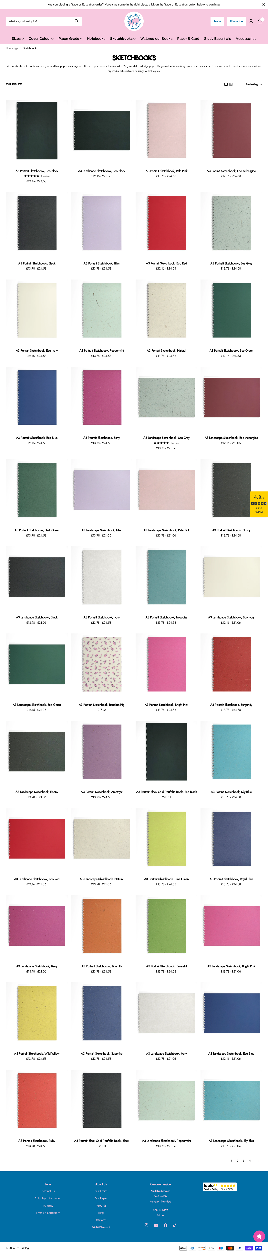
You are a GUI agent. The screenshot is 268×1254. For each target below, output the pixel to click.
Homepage (12, 48)
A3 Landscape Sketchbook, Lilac (101, 530)
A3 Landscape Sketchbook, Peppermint (166, 1140)
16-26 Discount (101, 1227)
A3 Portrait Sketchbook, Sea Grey (231, 263)
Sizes (16, 39)
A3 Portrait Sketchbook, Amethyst (101, 792)
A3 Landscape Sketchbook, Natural (101, 879)
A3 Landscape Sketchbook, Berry (36, 966)
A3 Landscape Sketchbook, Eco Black (101, 171)
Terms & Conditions (48, 1213)
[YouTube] (156, 1225)
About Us (101, 1184)
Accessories (246, 39)
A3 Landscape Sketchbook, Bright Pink (231, 966)
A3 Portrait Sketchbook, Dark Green (37, 530)
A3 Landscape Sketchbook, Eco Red (36, 879)
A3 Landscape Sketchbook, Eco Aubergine (231, 437)
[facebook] (165, 1225)
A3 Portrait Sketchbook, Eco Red (166, 263)
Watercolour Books (156, 39)
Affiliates (101, 1220)
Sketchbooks (121, 39)
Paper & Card (188, 39)
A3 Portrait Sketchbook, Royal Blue (231, 879)
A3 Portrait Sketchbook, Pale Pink (166, 171)
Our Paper (101, 1198)
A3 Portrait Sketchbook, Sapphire (101, 1053)
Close (263, 4)
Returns (48, 1205)
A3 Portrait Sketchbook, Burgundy (231, 704)
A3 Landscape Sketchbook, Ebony (36, 792)
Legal (48, 1184)
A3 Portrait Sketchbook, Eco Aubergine (231, 171)
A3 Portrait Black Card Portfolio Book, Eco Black (166, 792)
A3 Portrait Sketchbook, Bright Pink (166, 704)
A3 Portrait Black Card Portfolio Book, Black (101, 1140)
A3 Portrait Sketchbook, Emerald (166, 966)
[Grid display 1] (226, 84)
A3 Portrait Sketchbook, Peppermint (101, 350)
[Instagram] (146, 1225)
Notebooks (96, 39)
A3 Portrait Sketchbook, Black (36, 263)
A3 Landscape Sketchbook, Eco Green (37, 704)
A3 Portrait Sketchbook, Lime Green (166, 879)
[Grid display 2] (230, 84)
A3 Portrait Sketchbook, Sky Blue (231, 792)
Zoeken (76, 21)
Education (236, 21)
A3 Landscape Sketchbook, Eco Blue (231, 1053)
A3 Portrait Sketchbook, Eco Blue (36, 437)
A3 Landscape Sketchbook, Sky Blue (231, 1140)
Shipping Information (48, 1198)
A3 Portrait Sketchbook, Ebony (231, 530)
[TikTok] (174, 1225)
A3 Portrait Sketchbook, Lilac (101, 263)
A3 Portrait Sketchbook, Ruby (36, 1140)
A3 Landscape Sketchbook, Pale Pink (166, 530)
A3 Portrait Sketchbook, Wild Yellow (36, 1053)
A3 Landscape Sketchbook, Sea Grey (166, 437)
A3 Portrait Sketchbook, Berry (101, 437)
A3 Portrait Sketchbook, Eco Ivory (37, 350)
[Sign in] (251, 21)
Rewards (101, 1205)
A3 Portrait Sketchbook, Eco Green (231, 350)
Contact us (48, 1191)
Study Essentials (217, 39)
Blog (101, 1213)
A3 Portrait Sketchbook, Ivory (102, 617)
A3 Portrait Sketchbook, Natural (166, 350)
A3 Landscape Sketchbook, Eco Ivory (231, 617)
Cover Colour (40, 39)
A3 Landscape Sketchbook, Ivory (166, 1053)
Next (258, 1160)
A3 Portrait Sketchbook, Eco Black (36, 171)
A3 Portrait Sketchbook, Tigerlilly (101, 966)
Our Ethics (101, 1191)
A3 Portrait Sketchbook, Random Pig (101, 704)
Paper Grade (68, 39)
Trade (217, 21)
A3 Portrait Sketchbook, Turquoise (166, 617)
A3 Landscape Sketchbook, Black (36, 617)
